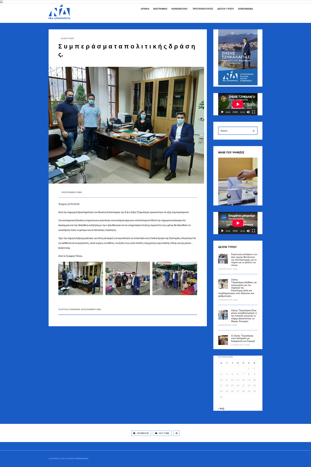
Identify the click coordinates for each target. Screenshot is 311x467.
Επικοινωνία (245, 8)
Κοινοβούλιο (179, 8)
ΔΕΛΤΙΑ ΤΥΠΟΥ (67, 38)
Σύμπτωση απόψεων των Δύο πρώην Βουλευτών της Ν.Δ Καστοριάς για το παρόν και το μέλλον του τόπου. (244, 260)
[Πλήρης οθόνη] (253, 112)
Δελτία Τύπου (225, 8)
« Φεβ (221, 408)
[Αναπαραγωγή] (222, 112)
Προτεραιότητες (203, 8)
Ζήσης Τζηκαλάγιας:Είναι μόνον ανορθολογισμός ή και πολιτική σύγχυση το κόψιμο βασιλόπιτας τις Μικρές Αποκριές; (244, 316)
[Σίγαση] (248, 112)
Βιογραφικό (160, 8)
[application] (238, 104)
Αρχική (145, 8)
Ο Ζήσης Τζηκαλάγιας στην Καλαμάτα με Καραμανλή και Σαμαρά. (243, 338)
